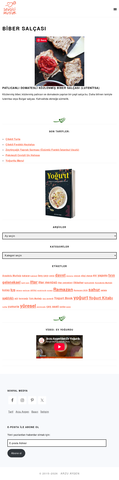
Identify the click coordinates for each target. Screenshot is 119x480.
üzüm (68, 307)
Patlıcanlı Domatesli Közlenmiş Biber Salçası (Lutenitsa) (51, 88)
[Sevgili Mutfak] (9, 7)
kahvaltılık (89, 282)
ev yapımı (100, 275)
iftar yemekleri (65, 282)
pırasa (50, 290)
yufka (4, 307)
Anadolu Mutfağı (11, 275)
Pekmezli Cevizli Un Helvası (23, 155)
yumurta (13, 306)
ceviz (52, 275)
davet (60, 275)
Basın (34, 411)
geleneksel (11, 282)
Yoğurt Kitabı (101, 297)
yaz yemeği (48, 298)
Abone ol (16, 453)
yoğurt (80, 297)
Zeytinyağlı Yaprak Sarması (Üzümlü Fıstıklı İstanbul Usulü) (42, 149)
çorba (63, 306)
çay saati (52, 306)
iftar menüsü (47, 282)
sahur (94, 289)
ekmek (77, 275)
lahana (19, 290)
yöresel (28, 305)
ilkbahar (78, 282)
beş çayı (43, 275)
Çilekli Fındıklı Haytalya (20, 144)
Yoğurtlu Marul (15, 160)
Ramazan (63, 289)
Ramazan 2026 (81, 290)
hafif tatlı (25, 283)
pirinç (34, 290)
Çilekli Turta (13, 139)
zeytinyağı (41, 307)
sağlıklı (8, 298)
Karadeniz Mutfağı (103, 282)
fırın (111, 275)
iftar (34, 282)
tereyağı (23, 298)
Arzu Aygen (22, 411)
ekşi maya (87, 275)
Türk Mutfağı (35, 298)
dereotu (69, 276)
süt (16, 298)
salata (104, 290)
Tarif (10, 411)
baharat (26, 275)
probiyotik (41, 290)
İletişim (44, 411)
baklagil (33, 276)
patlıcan (26, 290)
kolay (6, 290)
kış (13, 289)
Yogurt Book (63, 298)
